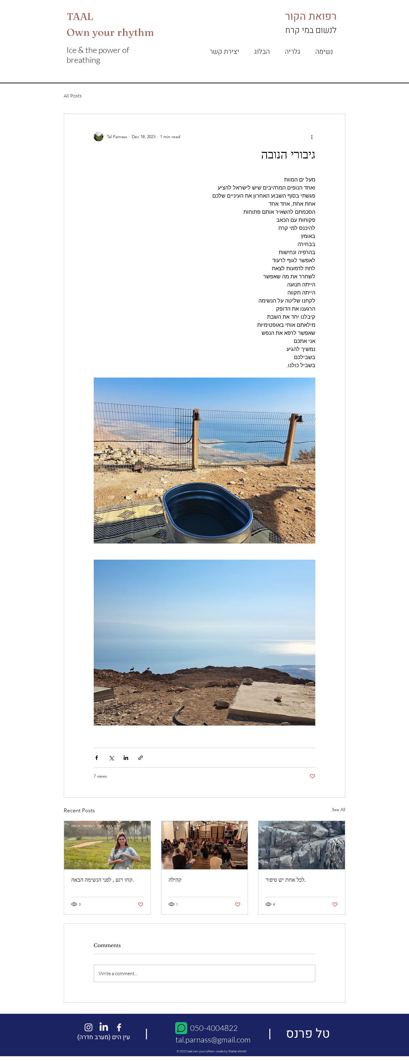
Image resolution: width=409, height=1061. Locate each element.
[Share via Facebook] (96, 758)
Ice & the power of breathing (97, 55)
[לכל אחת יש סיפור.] (301, 845)
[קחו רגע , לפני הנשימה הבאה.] (107, 845)
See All (338, 809)
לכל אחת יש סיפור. (286, 880)
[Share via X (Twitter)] (111, 758)
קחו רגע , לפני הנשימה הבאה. (102, 880)
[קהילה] (204, 845)
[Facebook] (119, 1027)
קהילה (175, 880)
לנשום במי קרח (311, 30)
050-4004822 (213, 1028)
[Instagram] (88, 1027)
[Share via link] (140, 758)
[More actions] (311, 136)
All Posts (73, 96)
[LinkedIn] (104, 1027)
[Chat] (181, 1028)
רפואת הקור (311, 16)
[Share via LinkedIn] (126, 758)
